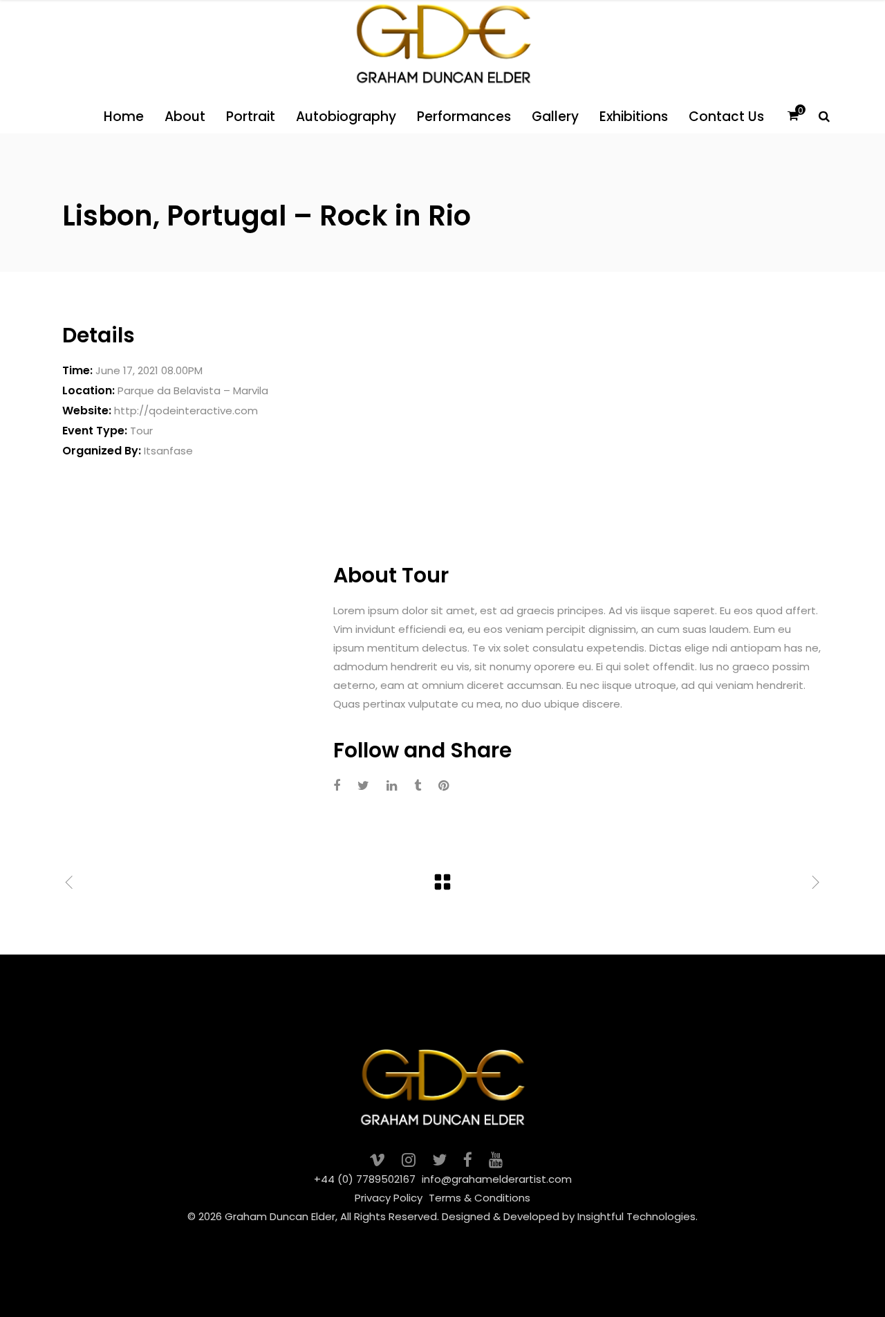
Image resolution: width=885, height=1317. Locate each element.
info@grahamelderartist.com (497, 1179)
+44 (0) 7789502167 (365, 1179)
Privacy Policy (388, 1197)
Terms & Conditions (479, 1197)
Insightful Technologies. (637, 1216)
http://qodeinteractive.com (186, 410)
